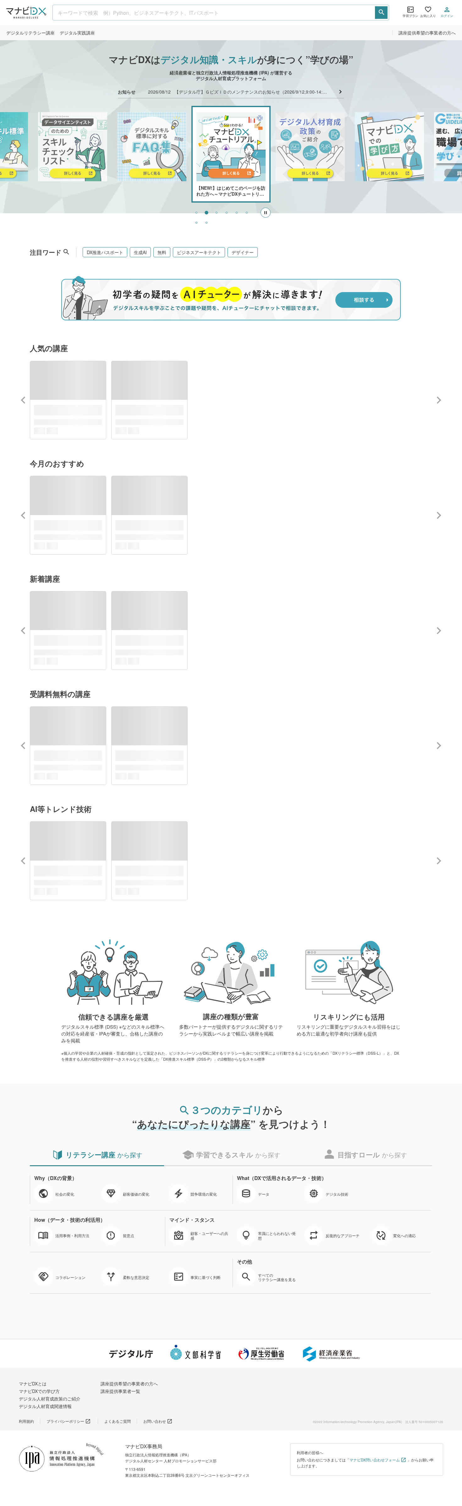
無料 (161, 252)
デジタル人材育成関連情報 (45, 1406)
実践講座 (77, 33)
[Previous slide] (23, 400)
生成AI (140, 252)
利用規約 (26, 1421)
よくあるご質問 (117, 1421)
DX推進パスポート (105, 252)
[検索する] (381, 12)
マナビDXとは (33, 1383)
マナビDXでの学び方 (39, 1391)
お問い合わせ (154, 1421)
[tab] (196, 213)
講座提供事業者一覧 (120, 1391)
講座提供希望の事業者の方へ (427, 33)
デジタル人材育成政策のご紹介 (49, 1398)
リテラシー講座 (30, 33)
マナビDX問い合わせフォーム (374, 1459)
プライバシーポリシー (65, 1421)
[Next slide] (438, 400)
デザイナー (243, 252)
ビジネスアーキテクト (199, 252)
